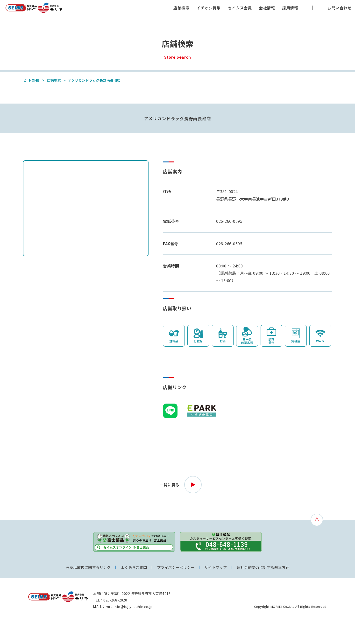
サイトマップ (215, 567)
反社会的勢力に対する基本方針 (263, 567)
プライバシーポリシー (175, 567)
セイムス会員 (240, 8)
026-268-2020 (115, 599)
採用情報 (290, 8)
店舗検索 (181, 8)
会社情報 (267, 8)
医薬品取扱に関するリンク (88, 567)
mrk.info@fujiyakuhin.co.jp (129, 606)
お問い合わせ (339, 8)
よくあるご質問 (134, 567)
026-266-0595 (229, 221)
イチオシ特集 (208, 8)
